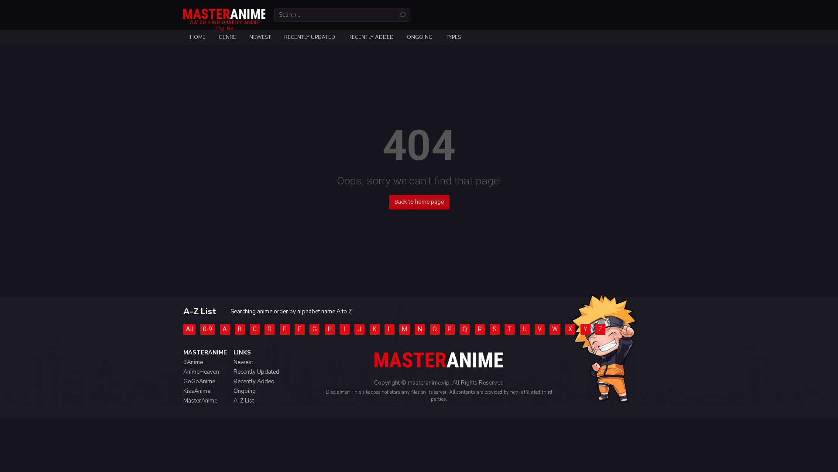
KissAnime (196, 391)
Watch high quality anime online (224, 25)
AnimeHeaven (201, 372)
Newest (260, 37)
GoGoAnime (199, 381)
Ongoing (420, 37)
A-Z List (244, 401)
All (189, 329)
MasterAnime (200, 401)
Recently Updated (309, 37)
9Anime (193, 362)
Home (198, 37)
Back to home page (419, 201)
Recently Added (371, 37)
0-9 (207, 329)
